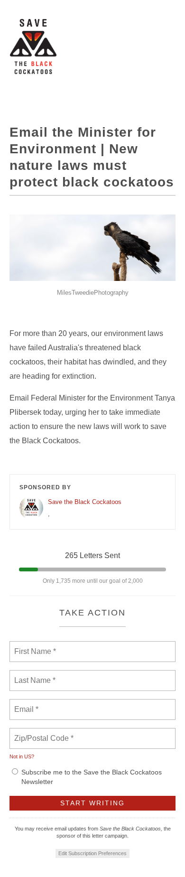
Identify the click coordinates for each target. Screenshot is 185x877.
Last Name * (32, 675)
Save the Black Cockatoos (84, 501)
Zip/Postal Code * (42, 733)
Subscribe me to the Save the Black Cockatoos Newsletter (91, 776)
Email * (25, 704)
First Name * (34, 646)
